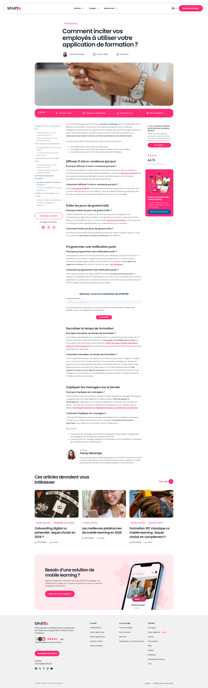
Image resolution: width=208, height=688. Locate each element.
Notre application (97, 636)
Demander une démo (49, 216)
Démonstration (191, 8)
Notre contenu (96, 645)
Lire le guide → (159, 145)
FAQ (149, 664)
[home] (13, 8)
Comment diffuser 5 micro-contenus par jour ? (47, 139)
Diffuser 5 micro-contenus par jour (48, 127)
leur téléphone (116, 264)
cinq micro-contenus (129, 173)
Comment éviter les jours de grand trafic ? (47, 154)
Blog (150, 645)
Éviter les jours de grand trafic (47, 143)
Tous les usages (125, 627)
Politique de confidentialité (163, 683)
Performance (125, 632)
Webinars (152, 655)
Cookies (147, 683)
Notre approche (97, 632)
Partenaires (153, 641)
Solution (77, 8)
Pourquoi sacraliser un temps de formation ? (49, 183)
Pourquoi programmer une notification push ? (47, 166)
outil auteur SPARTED (80, 188)
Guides (151, 650)
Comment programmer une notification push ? (47, 171)
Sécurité (122, 636)
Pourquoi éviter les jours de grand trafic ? (49, 148)
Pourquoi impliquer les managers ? (50, 200)
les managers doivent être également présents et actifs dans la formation (105, 408)
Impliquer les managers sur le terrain (47, 194)
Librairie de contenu (156, 659)
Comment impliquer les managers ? (45, 204)
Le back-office (96, 641)
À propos (152, 627)
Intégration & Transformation (131, 641)
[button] (174, 8)
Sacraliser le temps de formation (44, 177)
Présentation (95, 627)
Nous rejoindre (154, 632)
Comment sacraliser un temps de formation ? (49, 189)
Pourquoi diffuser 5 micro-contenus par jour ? (46, 134)
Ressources (109, 8)
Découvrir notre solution (159, 212)
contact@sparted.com (43, 663)
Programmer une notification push (47, 159)
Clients (151, 636)
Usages (92, 8)
